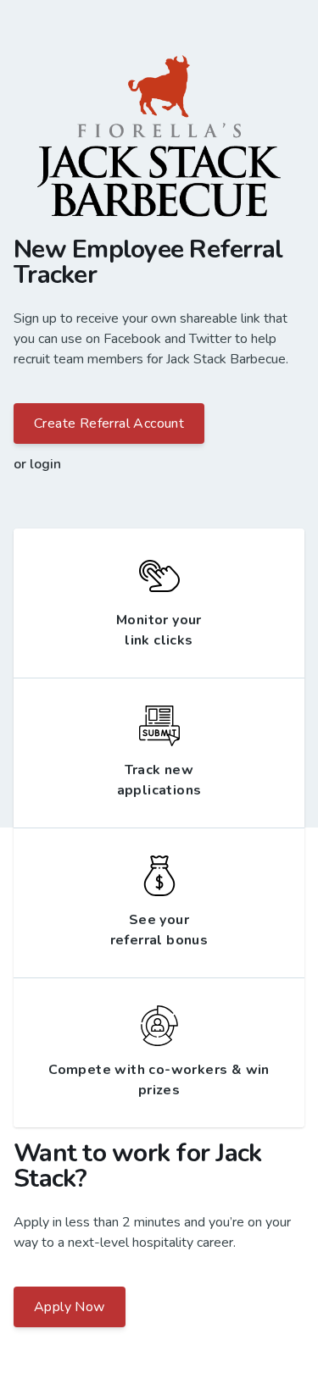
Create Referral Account (109, 423)
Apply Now (69, 1307)
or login (37, 464)
